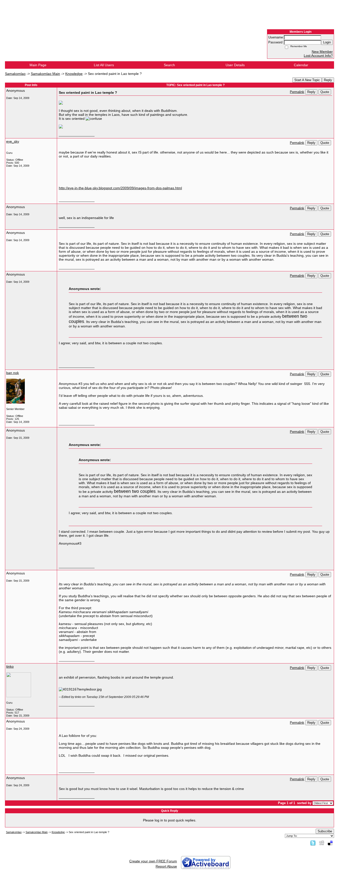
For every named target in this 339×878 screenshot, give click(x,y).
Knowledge (74, 74)
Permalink (297, 92)
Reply (328, 80)
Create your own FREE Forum (153, 861)
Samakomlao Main (45, 74)
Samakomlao (15, 74)
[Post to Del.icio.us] (330, 843)
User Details (235, 65)
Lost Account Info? (318, 56)
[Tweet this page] (313, 843)
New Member (322, 52)
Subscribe (325, 831)
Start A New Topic (307, 80)
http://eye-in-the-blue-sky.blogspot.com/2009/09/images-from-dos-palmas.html (120, 188)
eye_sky (12, 141)
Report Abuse (166, 866)
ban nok (12, 373)
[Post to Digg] (321, 843)
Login (327, 42)
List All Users (104, 65)
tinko (10, 666)
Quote (324, 92)
